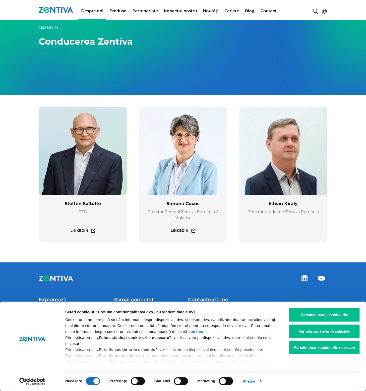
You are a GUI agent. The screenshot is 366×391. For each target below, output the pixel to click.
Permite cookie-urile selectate (325, 331)
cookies (195, 332)
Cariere (231, 11)
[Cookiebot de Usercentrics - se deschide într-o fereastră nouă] (32, 381)
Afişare (249, 381)
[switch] (138, 381)
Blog (249, 11)
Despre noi (92, 11)
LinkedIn (79, 230)
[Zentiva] (56, 10)
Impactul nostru (180, 11)
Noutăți (210, 11)
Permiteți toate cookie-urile (324, 315)
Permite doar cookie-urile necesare (324, 347)
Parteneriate (145, 11)
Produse (117, 11)
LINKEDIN (179, 230)
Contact (268, 11)
